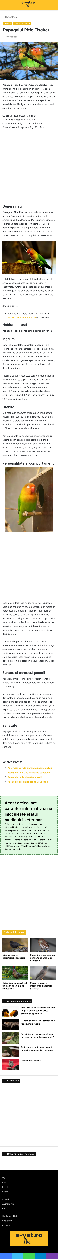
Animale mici (8, 1204)
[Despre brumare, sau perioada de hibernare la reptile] (10, 1024)
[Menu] (3, 6)
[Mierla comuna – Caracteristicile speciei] (15, 945)
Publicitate (7, 1220)
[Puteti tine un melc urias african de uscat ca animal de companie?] (10, 1038)
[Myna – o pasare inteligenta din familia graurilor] (43, 973)
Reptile (5, 1187)
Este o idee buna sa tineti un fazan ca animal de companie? (15, 986)
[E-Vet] (22, 5)
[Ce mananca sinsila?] (10, 1064)
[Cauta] (54, 6)
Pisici (4, 1182)
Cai (3, 1208)
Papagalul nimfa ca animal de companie (29, 772)
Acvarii (5, 1199)
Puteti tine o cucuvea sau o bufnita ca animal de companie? (42, 958)
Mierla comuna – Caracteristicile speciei (14, 956)
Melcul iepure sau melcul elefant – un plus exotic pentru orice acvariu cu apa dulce (38, 1010)
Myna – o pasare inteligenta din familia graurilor (41, 986)
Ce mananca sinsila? (31, 1060)
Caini (4, 1178)
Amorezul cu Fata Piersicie (22, 317)
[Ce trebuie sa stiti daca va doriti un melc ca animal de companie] (10, 1051)
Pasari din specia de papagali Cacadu (28, 781)
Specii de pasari (22, 23)
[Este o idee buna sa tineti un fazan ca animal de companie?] (15, 973)
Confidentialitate (10, 1216)
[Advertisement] (29, 162)
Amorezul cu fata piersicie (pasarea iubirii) (31, 768)
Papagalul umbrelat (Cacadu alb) (25, 777)
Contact (6, 1225)
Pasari (15, 17)
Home (8, 17)
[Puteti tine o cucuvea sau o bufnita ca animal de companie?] (43, 945)
